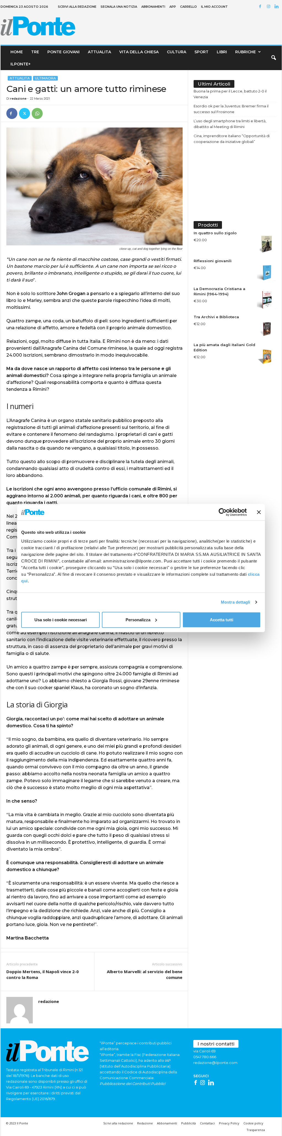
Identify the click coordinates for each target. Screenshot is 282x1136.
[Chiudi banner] (259, 512)
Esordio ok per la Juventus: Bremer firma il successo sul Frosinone (231, 109)
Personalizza (138, 619)
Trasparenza (255, 1130)
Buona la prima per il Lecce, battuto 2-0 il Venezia (230, 94)
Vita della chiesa (139, 51)
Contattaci (207, 1123)
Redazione (145, 1123)
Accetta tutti (221, 619)
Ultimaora (45, 78)
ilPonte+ (20, 64)
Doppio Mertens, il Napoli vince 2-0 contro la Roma (42, 974)
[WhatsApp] (37, 113)
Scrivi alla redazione (77, 7)
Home (16, 51)
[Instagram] (269, 7)
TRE (35, 51)
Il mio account (214, 7)
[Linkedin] (277, 7)
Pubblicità (188, 1123)
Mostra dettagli (235, 602)
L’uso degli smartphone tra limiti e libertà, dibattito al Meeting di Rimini (230, 124)
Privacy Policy (229, 1123)
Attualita (99, 51)
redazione (18, 98)
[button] (273, 58)
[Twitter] (24, 113)
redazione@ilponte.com (215, 1062)
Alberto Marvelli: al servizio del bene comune (144, 974)
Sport (201, 51)
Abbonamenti (153, 7)
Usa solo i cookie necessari (60, 619)
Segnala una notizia (119, 7)
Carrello (188, 7)
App (172, 7)
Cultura (176, 51)
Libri (222, 51)
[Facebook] (261, 7)
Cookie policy (253, 1123)
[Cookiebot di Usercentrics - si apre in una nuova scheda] (223, 512)
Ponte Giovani (63, 51)
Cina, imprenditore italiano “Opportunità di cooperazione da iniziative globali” (232, 139)
